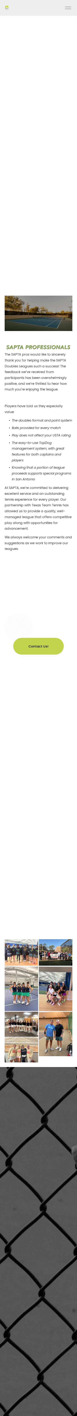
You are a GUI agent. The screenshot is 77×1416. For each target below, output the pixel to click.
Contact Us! (38, 646)
